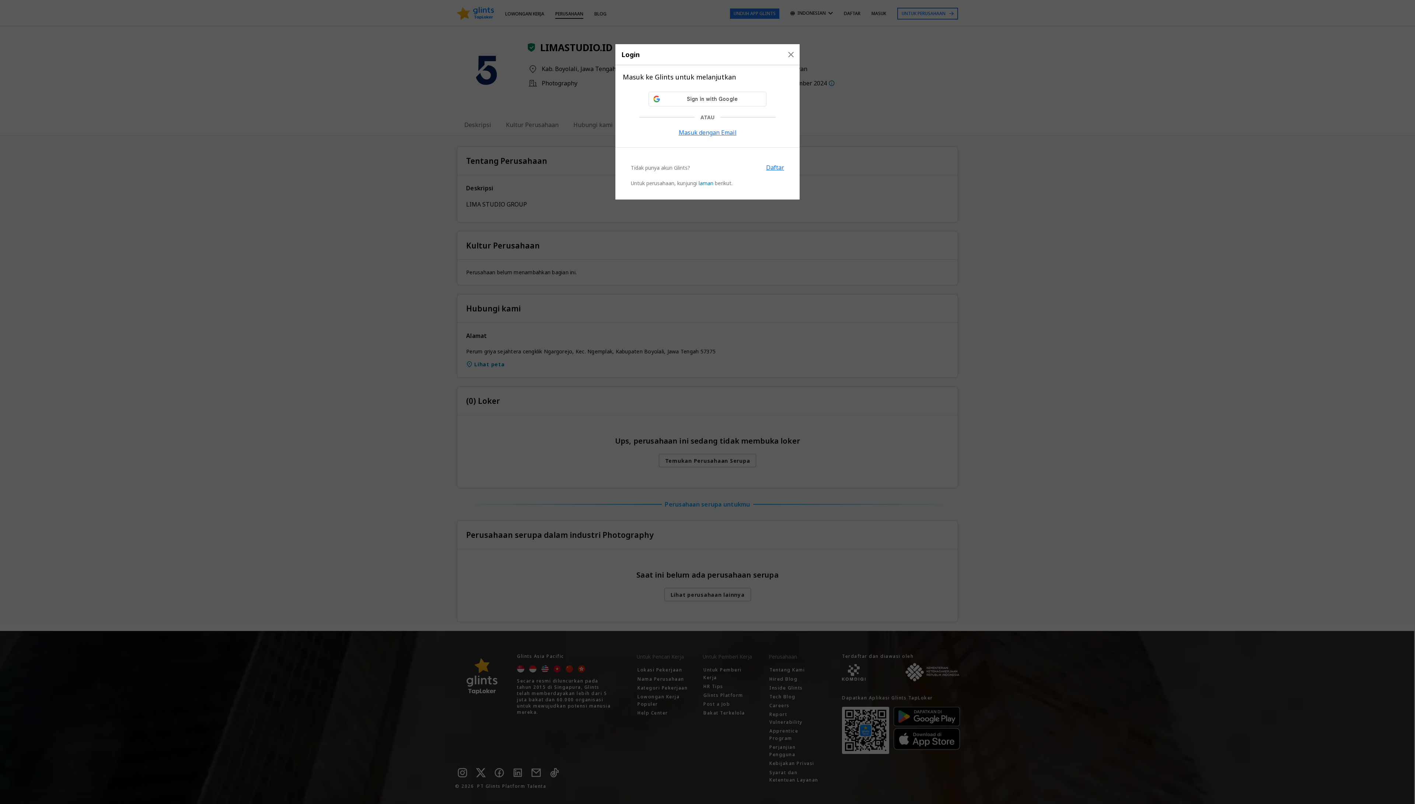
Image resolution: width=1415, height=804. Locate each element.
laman (706, 183)
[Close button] (791, 54)
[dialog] (707, 122)
